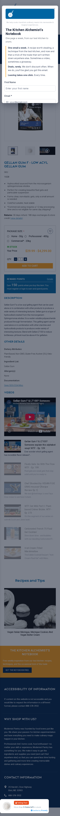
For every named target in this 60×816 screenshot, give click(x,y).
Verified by (40, 810)
